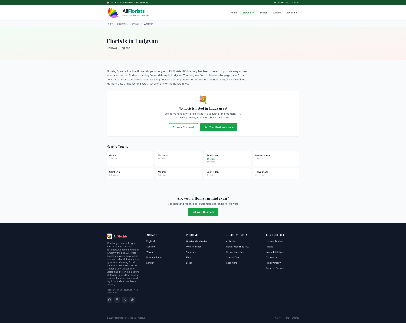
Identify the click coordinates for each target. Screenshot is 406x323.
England (150, 241)
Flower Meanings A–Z (237, 246)
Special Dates (233, 257)
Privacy (277, 318)
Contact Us (271, 257)
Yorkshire (191, 252)
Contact (295, 2)
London (150, 262)
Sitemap (295, 318)
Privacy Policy (273, 262)
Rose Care (231, 262)
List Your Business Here (219, 127)
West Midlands (193, 246)
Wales (149, 252)
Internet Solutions (275, 252)
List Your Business (281, 2)
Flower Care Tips (235, 252)
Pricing (269, 246)
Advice (277, 12)
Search (264, 12)
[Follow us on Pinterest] (132, 300)
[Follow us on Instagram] (117, 300)
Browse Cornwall (183, 127)
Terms (286, 318)
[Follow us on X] (125, 300)
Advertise (291, 12)
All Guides (231, 241)
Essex (189, 262)
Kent (188, 257)
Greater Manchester (196, 241)
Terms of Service (275, 268)
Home (234, 12)
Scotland (151, 246)
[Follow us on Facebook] (109, 300)
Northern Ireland (154, 257)
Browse (247, 12)
